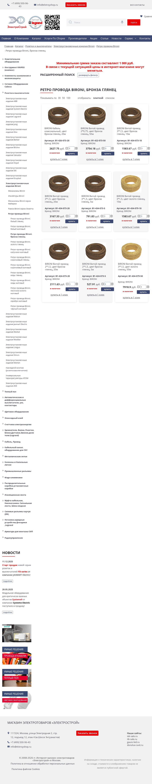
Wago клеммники (13, 477)
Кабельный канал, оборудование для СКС (16, 448)
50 (63, 98)
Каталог (36, 38)
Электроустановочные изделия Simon (16, 353)
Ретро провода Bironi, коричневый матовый (21, 266)
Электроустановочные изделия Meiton (16, 315)
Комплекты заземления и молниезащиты (18, 77)
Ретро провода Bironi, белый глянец (20, 220)
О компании (21, 38)
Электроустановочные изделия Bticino (16, 146)
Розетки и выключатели (17, 93)
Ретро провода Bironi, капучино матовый (20, 250)
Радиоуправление (14, 538)
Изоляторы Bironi (16, 196)
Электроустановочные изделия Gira (16, 130)
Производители (77, 38)
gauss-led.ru (133, 742)
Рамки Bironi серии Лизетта (20, 208)
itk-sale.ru (132, 739)
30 (59, 98)
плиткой (98, 97)
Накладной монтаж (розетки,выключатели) (16, 369)
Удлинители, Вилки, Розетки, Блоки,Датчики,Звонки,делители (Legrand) (19, 433)
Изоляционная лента (15, 495)
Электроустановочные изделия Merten (16, 361)
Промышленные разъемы (18, 471)
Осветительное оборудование (12, 60)
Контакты (145, 38)
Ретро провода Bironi (18, 213)
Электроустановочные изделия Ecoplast (16, 177)
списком (109, 97)
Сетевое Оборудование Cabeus (16, 85)
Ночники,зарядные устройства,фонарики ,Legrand (16, 522)
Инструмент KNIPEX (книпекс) (15, 68)
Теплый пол (10, 391)
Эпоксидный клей (14, 418)
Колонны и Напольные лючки (16, 463)
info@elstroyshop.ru (47, 4)
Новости (116, 38)
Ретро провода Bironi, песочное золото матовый (20, 291)
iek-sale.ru (132, 736)
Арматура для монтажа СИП (19, 531)
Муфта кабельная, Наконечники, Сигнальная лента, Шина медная (18, 503)
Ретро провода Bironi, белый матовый (20, 227)
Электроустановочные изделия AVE (16, 384)
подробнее (7, 581)
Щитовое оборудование (17, 411)
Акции (93, 38)
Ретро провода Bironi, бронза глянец (21, 235)
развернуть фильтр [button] (88, 75)
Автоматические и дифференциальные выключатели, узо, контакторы (15, 401)
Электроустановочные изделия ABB (16, 99)
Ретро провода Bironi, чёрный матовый (20, 307)
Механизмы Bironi (16, 191)
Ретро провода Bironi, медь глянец (20, 274)
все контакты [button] (137, 4)
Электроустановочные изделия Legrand (16, 115)
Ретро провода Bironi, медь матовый (20, 281)
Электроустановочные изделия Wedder (16, 338)
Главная (6, 38)
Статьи (104, 38)
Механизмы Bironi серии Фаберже (19, 202)
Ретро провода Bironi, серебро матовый (20, 299)
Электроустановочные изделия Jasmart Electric (16, 322)
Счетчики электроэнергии (18, 424)
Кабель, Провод (12, 441)
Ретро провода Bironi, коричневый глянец (20, 258)
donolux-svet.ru (135, 745)
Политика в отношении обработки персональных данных (43, 763)
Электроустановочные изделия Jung (16, 123)
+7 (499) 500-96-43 (20, 5)
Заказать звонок (76, 4)
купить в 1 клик (58, 159)
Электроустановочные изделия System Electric (16, 107)
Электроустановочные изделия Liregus (16, 346)
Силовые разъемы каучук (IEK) (18, 512)
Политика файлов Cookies (26, 769)
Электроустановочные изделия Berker (16, 138)
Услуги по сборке (54, 38)
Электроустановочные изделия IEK (16, 169)
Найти (134, 22)
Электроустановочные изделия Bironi (17, 184)
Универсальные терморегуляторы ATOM (17, 376)
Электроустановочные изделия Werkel (16, 330)
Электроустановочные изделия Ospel (16, 161)
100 (68, 98)
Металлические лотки (16, 456)
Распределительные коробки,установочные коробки (16, 486)
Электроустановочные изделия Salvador (16, 153)
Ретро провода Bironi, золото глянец (20, 243)
